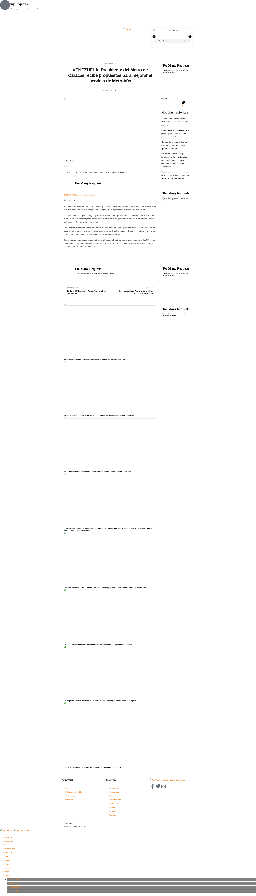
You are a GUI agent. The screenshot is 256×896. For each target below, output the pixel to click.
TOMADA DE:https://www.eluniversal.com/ (80, 195)
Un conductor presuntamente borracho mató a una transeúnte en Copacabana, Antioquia (98, 645)
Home (67, 788)
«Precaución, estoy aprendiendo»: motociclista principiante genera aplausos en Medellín (97, 471)
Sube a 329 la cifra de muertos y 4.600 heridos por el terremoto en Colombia (92, 767)
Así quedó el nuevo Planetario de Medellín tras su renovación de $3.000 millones (94, 359)
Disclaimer (69, 800)
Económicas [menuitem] (8, 853)
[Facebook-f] (152, 786)
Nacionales (113, 788)
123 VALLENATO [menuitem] (13, 879)
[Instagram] (163, 786)
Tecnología (113, 815)
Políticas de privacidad (73, 792)
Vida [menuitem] (5, 845)
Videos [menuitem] (5, 856)
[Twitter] (158, 786)
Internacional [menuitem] (8, 841)
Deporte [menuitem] (6, 864)
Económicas (114, 804)
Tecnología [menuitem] (7, 868)
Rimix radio (68, 824)
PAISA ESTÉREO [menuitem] (13, 887)
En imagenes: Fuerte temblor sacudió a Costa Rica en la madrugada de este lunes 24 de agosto (100, 701)
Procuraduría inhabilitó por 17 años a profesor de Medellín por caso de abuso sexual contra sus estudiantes (105, 588)
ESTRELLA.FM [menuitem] (12, 883)
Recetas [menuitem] (6, 860)
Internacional (110, 63)
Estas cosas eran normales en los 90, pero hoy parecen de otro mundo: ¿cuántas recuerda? (99, 415)
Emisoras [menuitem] (6, 876)
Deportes (112, 811)
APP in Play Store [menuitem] (13, 891)
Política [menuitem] (6, 872)
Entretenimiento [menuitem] (9, 849)
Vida (111, 796)
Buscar (164, 98)
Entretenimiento (115, 800)
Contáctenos (70, 796)
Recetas (112, 807)
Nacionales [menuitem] (7, 837)
